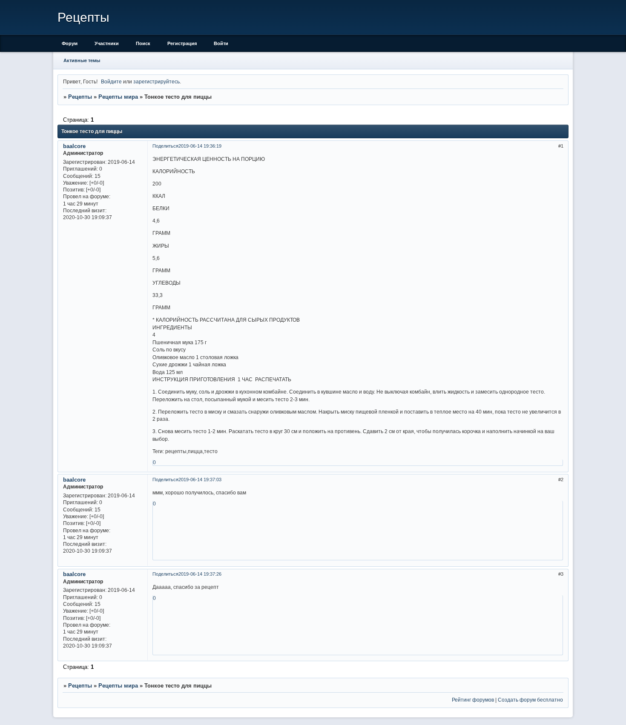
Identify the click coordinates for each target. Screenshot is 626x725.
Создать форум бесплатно (530, 699)
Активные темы (81, 60)
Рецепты (80, 97)
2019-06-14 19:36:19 (199, 145)
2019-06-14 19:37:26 (199, 574)
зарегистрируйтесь (156, 81)
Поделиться (165, 145)
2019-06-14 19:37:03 (199, 479)
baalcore (74, 146)
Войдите (111, 81)
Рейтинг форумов (473, 699)
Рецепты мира (118, 97)
